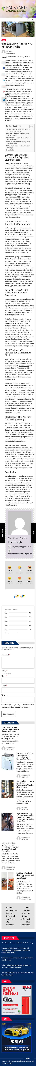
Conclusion (10, 150)
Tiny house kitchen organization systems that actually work (10, 729)
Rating (4, 671)
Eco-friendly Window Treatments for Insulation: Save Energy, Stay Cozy (24, 756)
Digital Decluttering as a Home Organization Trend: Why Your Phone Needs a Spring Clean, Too (25, 817)
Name (4, 676)
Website (4, 695)
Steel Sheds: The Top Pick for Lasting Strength (18, 147)
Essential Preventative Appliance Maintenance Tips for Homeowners (25, 784)
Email (4, 686)
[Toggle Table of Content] (30, 126)
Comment (6, 655)
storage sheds (24, 366)
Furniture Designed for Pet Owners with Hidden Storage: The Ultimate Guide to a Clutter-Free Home (16, 950)
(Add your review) (11, 633)
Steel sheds (9, 445)
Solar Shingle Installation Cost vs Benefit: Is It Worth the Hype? (18, 974)
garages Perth (21, 232)
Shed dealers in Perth (12, 359)
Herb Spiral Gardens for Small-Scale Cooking (17, 943)
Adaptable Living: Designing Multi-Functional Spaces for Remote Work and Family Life (10, 847)
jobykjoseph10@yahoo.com (21, 547)
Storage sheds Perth (12, 164)
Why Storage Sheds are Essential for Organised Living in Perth (18, 130)
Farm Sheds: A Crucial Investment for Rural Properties (18, 138)
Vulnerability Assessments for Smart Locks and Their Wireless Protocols (16, 966)
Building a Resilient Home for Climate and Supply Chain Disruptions (25, 876)
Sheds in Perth (10, 476)
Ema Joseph (9, 51)
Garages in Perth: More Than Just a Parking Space (18, 134)
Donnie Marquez (10, 747)
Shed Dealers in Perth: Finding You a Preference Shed (18, 143)
